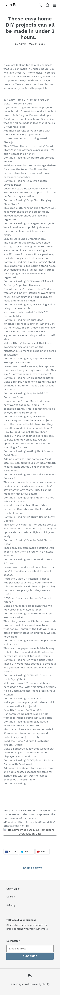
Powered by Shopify (39, 984)
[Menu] (54, 5)
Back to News (32, 868)
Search (10, 896)
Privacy (10, 905)
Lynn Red (24, 984)
